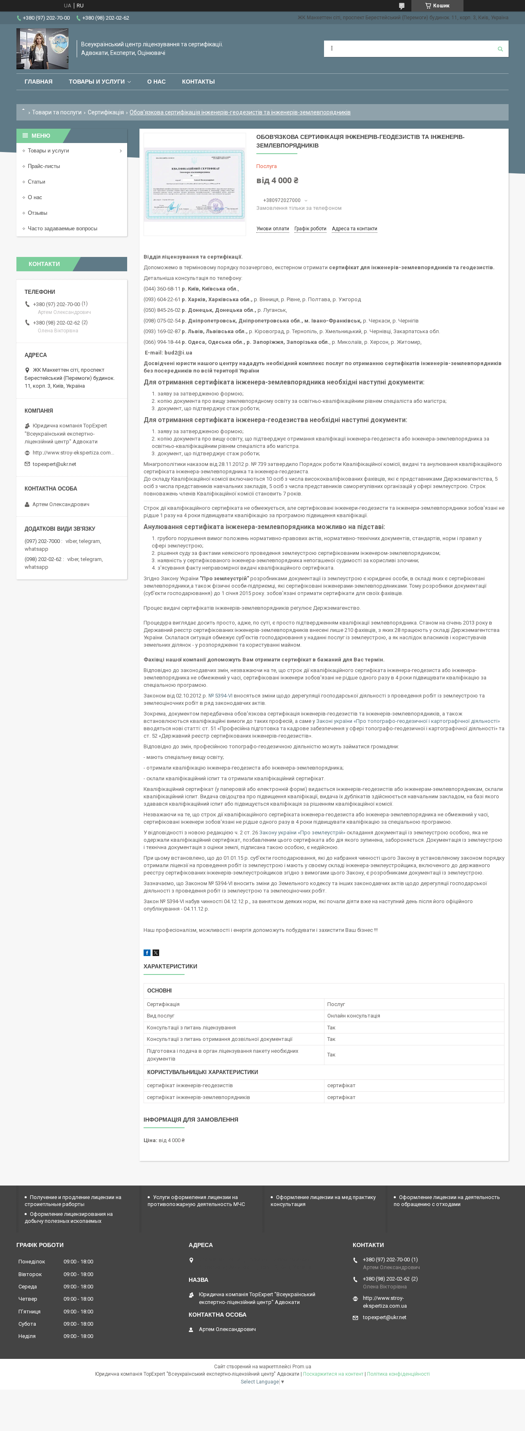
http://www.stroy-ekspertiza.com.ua (74, 453)
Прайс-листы (44, 166)
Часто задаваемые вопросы (62, 228)
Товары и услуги (97, 81)
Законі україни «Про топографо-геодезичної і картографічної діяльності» (408, 721)
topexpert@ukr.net (54, 464)
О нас (156, 81)
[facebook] (147, 954)
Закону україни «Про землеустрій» (302, 832)
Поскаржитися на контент (333, 1374)
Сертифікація (106, 112)
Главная (38, 81)
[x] (156, 954)
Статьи (36, 182)
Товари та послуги (57, 112)
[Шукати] (500, 49)
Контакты (198, 81)
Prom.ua (301, 1367)
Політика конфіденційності (398, 1374)
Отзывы (37, 213)
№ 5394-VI (220, 696)
